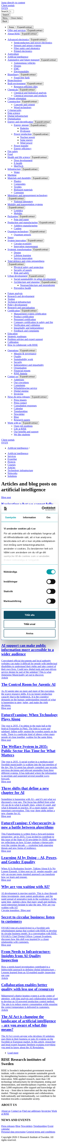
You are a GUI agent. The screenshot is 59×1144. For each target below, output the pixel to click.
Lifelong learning (22, 255)
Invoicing (18, 393)
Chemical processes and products (30, 95)
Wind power (26, 143)
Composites (19, 184)
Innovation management (26, 246)
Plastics (17, 181)
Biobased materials (23, 189)
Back (5, 21)
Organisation (20, 367)
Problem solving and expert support (25, 339)
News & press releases (19, 396)
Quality (17, 356)
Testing (11, 299)
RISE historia (20, 373)
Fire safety (13, 151)
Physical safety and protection (28, 267)
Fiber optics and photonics (27, 48)
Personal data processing (13, 1131)
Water (17, 172)
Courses (12, 464)
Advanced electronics (18, 39)
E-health (18, 163)
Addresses (19, 379)
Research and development (21, 296)
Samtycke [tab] (10, 517)
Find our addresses (31, 1111)
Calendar (18, 408)
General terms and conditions (40, 1131)
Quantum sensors (22, 234)
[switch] (50, 581)
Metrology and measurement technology (28, 195)
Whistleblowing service (25, 388)
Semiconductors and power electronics (33, 42)
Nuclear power (27, 137)
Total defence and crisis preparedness (26, 261)
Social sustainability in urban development (35, 279)
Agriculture (13, 54)
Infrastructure (14, 169)
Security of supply (23, 270)
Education (13, 333)
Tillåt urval (29, 624)
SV (3, 8)
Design (17, 252)
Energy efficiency (22, 148)
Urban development (17, 276)
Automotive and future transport (23, 59)
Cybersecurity (14, 110)
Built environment (16, 83)
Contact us (13, 376)
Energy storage (21, 125)
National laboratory (23, 201)
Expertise (12, 459)
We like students (22, 434)
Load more (13, 1052)
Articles (11, 467)
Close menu (16, 18)
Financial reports (22, 370)
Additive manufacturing (25, 225)
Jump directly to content (13, 2)
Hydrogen (25, 131)
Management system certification (30, 313)
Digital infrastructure (18, 116)
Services (12, 456)
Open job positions (23, 426)
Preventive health (22, 288)
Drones (17, 65)
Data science (14, 113)
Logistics (18, 210)
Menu (5, 18)
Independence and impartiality (29, 365)
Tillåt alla (29, 614)
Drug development (23, 160)
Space (11, 237)
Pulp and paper (21, 219)
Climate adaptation (17, 98)
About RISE (14, 33)
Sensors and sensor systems (27, 45)
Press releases (8, 1126)
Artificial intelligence (18, 56)
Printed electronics (23, 51)
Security (18, 362)
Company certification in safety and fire (33, 322)
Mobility (18, 213)
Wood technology (22, 107)
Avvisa (29, 633)
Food (10, 154)
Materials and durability (19, 178)
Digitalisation (14, 118)
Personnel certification (25, 319)
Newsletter (19, 414)
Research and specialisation (21, 307)
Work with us (14, 422)
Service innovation (23, 258)
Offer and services (17, 30)
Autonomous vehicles (24, 63)
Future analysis (15, 293)
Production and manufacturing (23, 222)
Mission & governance (25, 353)
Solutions (12, 476)
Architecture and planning (27, 282)
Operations (13, 350)
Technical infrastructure (19, 302)
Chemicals (13, 89)
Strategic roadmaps (17, 336)
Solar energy (26, 140)
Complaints (19, 385)
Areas (11, 27)
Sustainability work (23, 359)
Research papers (22, 419)
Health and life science (19, 157)
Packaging (13, 216)
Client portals (7, 5)
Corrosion (19, 192)
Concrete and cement (24, 104)
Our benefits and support (26, 431)
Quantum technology (18, 231)
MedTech (18, 166)
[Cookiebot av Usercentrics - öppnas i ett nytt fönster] (42, 509)
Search (4, 11)
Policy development (17, 304)
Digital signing (21, 391)
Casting (17, 228)
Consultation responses (25, 405)
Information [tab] (29, 517)
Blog (16, 417)
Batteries (24, 128)
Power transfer (21, 145)
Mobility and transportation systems (25, 204)
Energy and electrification (20, 121)
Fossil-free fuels (22, 77)
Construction (14, 101)
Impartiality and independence (29, 328)
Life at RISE (20, 428)
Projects (11, 462)
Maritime (12, 175)
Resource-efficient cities (26, 86)
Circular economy (23, 243)
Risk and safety (21, 273)
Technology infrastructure (20, 470)
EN (6, 8)
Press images (20, 400)
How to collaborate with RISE (23, 345)
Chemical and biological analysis (30, 92)
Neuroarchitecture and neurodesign (37, 285)
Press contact (20, 402)
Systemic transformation (19, 249)
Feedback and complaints (26, 330)
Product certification (24, 316)
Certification (14, 310)
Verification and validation (27, 325)
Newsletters (27, 1126)
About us (5, 1111)
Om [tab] (48, 517)
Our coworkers (21, 382)
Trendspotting (21, 411)
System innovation (17, 240)
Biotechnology (15, 80)
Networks (12, 473)
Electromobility (21, 71)
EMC (16, 68)
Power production (23, 134)
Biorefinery (13, 74)
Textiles (18, 187)
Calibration (13, 342)
